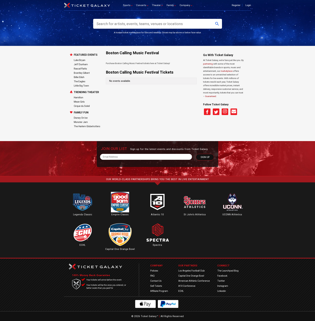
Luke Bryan (79, 60)
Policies (154, 270)
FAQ (152, 275)
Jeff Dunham (81, 64)
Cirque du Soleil (82, 106)
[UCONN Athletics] (232, 211)
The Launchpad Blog (228, 270)
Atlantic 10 (157, 214)
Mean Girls (79, 101)
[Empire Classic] (120, 211)
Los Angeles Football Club (191, 270)
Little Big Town (81, 85)
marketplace (226, 71)
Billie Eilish (79, 77)
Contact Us (156, 281)
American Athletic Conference (194, 281)
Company (185, 5)
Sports (126, 5)
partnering (208, 64)
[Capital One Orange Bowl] (120, 246)
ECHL (83, 245)
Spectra (157, 245)
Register (236, 5)
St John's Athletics (195, 214)
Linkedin (221, 291)
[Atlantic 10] (157, 211)
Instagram (222, 286)
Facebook (222, 275)
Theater (156, 5)
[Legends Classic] (82, 211)
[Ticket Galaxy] (87, 4)
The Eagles (79, 81)
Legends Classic (82, 214)
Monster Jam (81, 122)
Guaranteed (210, 96)
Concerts (141, 5)
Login (248, 5)
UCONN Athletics (232, 214)
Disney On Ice (81, 118)
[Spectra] (157, 242)
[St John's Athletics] (195, 211)
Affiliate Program (159, 291)
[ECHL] (82, 242)
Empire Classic (120, 214)
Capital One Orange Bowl (120, 249)
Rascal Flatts (80, 68)
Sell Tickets (156, 286)
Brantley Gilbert (82, 73)
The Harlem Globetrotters (87, 126)
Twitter (221, 281)
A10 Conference (186, 286)
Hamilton (78, 97)
